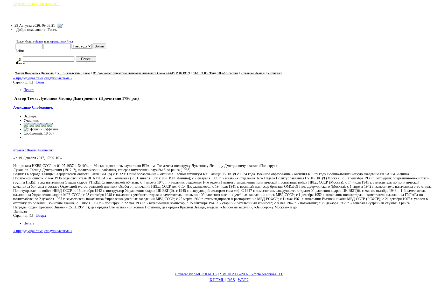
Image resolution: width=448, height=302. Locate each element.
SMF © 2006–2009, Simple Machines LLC (251, 274)
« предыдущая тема (28, 78)
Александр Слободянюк (33, 107)
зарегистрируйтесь (61, 41)
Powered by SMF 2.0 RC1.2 (196, 274)
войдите (38, 41)
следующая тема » (58, 78)
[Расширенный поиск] (19, 59)
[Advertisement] (224, 255)
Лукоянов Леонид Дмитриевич (33, 149)
